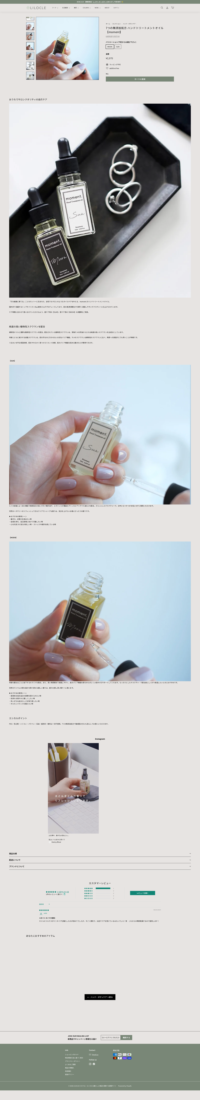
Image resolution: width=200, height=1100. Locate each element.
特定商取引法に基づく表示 (74, 1058)
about (107, 8)
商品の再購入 (69, 1068)
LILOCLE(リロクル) (113, 36)
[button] (88, 888)
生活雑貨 (65, 8)
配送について (15, 859)
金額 (107, 54)
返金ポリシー (69, 1074)
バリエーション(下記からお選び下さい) (121, 42)
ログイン (116, 8)
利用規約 (68, 1071)
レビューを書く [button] (143, 893)
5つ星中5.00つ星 (63, 892)
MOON (109, 47)
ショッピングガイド (72, 1054)
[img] (44, 910)
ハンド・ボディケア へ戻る (101, 997)
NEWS (97, 8)
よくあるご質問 (70, 1064)
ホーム (108, 24)
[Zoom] (67, 48)
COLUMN (86, 8)
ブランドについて (16, 866)
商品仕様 (13, 853)
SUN (118, 47)
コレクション (116, 24)
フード (54, 8)
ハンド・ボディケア (129, 24)
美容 (75, 8)
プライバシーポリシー (72, 1061)
